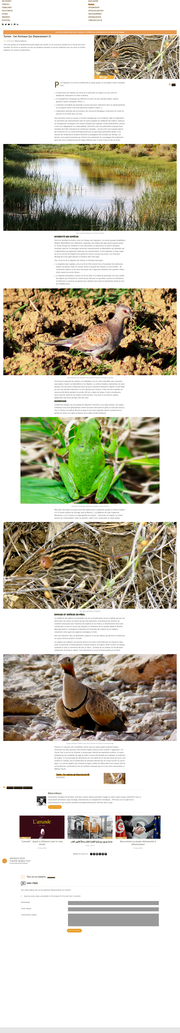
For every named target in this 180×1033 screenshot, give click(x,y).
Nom (25, 902)
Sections (6, 1)
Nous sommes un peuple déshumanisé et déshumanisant (138, 843)
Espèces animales (28, 787)
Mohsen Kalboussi (21, 41)
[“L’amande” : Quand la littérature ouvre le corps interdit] (42, 827)
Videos (5, 4)
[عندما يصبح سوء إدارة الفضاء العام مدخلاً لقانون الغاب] (90, 827)
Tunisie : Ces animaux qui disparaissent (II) (72, 774)
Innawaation (94, 17)
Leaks (4, 14)
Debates (5, 17)
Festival (6, 20)
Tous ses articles (55, 807)
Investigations (95, 11)
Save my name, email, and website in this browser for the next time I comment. (52, 896)
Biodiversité (10, 787)
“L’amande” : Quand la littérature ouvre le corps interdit (42, 843)
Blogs (91, 4)
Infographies (94, 14)
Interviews (93, 8)
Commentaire (29, 915)
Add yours (51, 877)
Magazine (92, 1)
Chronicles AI (95, 20)
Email (26, 908)
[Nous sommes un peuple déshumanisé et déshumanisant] (138, 827)
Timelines (6, 8)
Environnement (18, 787)
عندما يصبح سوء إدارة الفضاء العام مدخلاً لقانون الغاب (91, 841)
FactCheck (7, 11)
